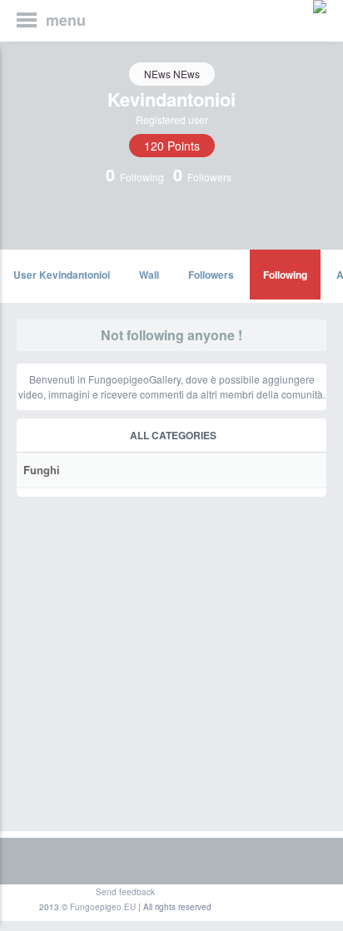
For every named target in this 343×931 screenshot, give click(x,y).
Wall (149, 274)
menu (66, 20)
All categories (173, 435)
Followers (211, 274)
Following (285, 274)
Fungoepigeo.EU (103, 907)
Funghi (41, 470)
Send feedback (125, 892)
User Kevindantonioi (61, 274)
